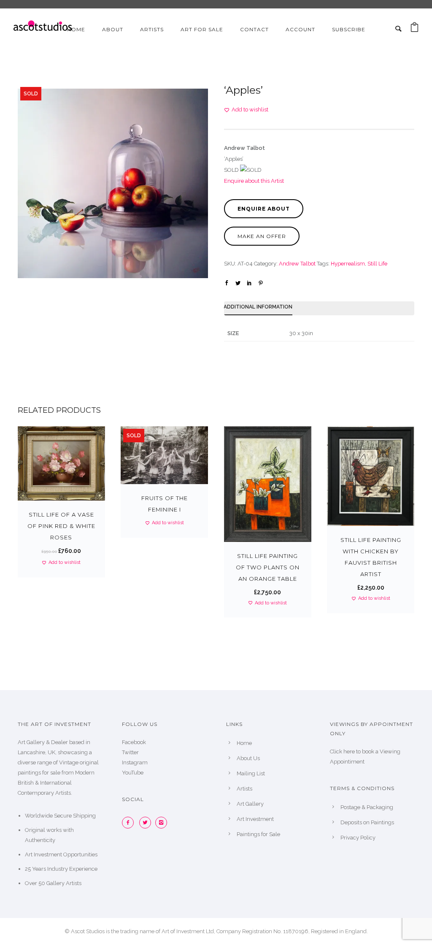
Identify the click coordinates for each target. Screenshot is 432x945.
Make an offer (262, 236)
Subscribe (348, 29)
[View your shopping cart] (414, 29)
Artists (152, 29)
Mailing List (251, 773)
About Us (248, 758)
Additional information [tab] (258, 307)
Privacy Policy (357, 837)
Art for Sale (202, 29)
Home (76, 29)
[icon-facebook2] (130, 823)
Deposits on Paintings (367, 822)
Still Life (377, 263)
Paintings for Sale (258, 834)
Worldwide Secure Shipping (60, 815)
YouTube (132, 772)
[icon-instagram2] (163, 823)
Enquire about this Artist (254, 181)
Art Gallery (250, 804)
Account (300, 29)
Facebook (134, 742)
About (112, 29)
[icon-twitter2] (147, 823)
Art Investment (255, 819)
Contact (254, 29)
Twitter (130, 752)
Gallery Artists (63, 883)
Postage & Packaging (366, 807)
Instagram (135, 762)
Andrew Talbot (297, 263)
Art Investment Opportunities (61, 854)
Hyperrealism (348, 263)
